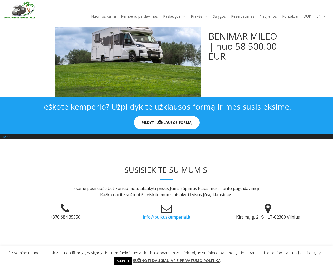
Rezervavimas (242, 16)
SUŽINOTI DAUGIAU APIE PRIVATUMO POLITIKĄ (177, 260)
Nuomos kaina (103, 16)
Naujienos (268, 16)
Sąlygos (219, 16)
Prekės (196, 16)
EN (318, 16)
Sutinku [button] (123, 260)
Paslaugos (172, 16)
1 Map (5, 136)
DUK (307, 16)
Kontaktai (290, 16)
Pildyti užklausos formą (167, 122)
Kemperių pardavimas (139, 16)
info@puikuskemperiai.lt (166, 217)
